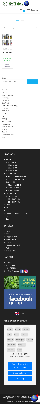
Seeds (8, 208)
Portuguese (11, 345)
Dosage (8, 242)
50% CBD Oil (10, 182)
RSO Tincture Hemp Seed (17, 176)
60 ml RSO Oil (13, 171)
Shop (8, 234)
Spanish (30, 340)
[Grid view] (17, 22)
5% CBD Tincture (14, 196)
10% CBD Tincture (14, 199)
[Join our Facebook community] (20, 292)
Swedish (10, 340)
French (17, 329)
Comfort (6, 50)
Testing (8, 216)
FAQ (7, 248)
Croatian (25, 334)
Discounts (9, 210)
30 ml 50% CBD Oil (15, 188)
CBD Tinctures (7, 52)
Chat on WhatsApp (12, 271)
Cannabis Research (13, 245)
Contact (9, 262)
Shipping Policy (11, 237)
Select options (7, 66)
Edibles (8, 205)
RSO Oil (9, 159)
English (10, 329)
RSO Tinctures (11, 174)
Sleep (11, 50)
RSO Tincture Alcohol (16, 179)
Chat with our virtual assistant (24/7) (20, 366)
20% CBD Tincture (14, 202)
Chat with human (20, 373)
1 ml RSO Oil (12, 162)
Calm (4, 48)
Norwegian (20, 340)
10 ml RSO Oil (13, 165)
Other (8, 219)
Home (8, 231)
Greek (19, 350)
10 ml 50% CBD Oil (15, 185)
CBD (7, 48)
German (26, 329)
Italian (16, 334)
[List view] (22, 22)
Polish (9, 334)
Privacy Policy (11, 251)
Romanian (11, 350)
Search (4, 78)
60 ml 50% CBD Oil (15, 191)
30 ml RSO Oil (13, 168)
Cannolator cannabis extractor (17, 213)
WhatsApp (20, 378)
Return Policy (11, 239)
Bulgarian (21, 345)
